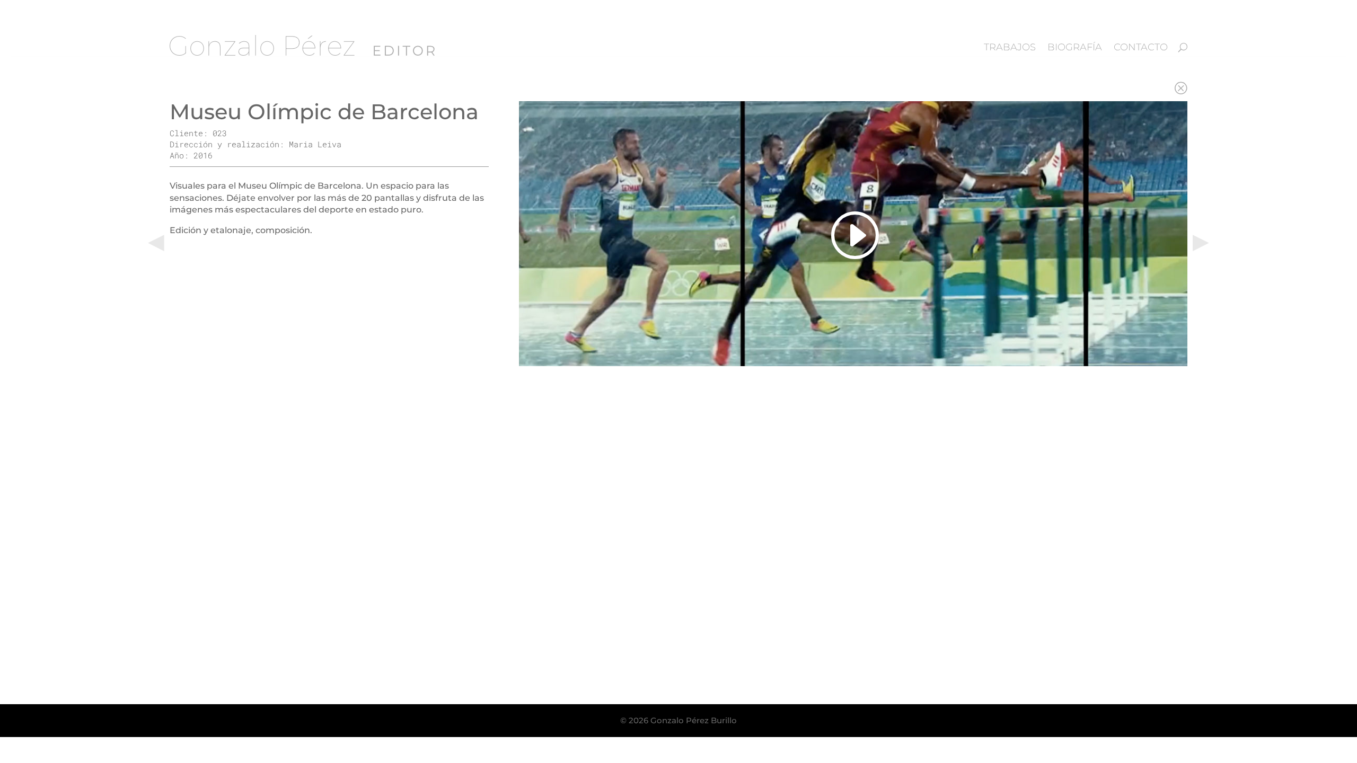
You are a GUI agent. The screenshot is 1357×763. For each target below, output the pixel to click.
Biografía (1074, 47)
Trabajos (1010, 47)
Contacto (1141, 47)
